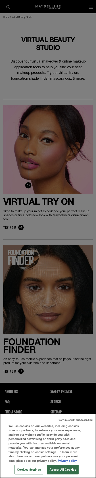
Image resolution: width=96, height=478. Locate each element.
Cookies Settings (29, 469)
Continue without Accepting (75, 419)
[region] (48, 446)
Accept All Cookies (63, 469)
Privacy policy (67, 460)
